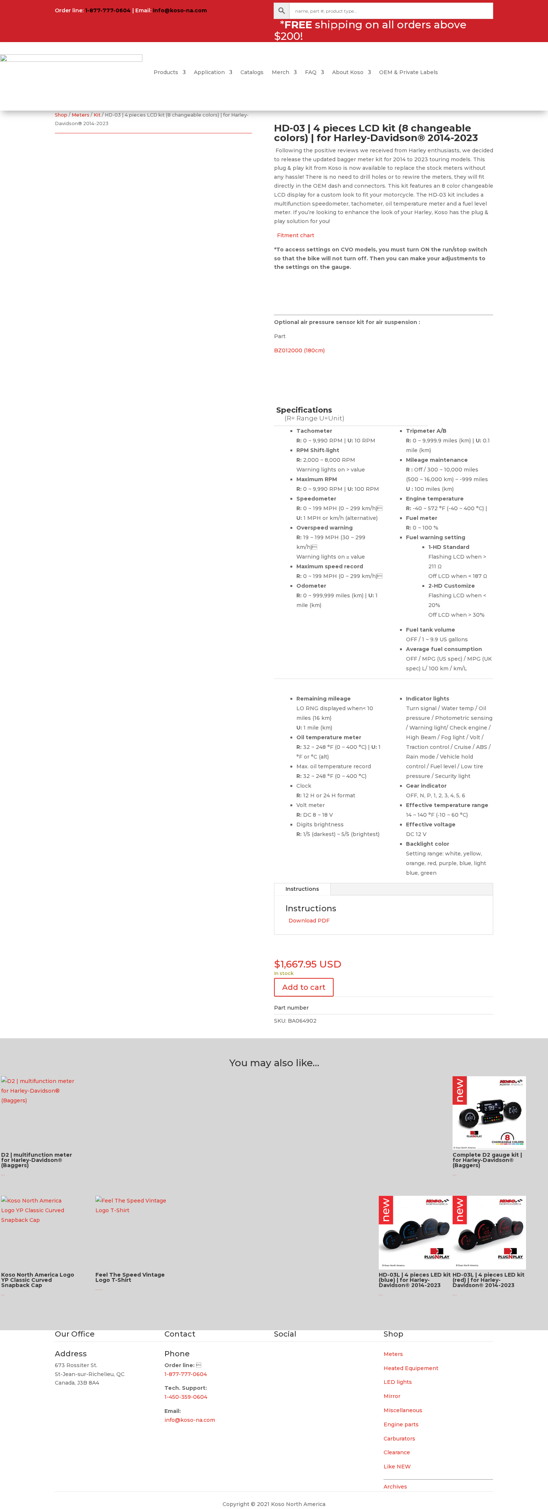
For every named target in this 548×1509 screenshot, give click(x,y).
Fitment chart (294, 235)
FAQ (310, 72)
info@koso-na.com (180, 10)
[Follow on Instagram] (295, 1356)
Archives (395, 1486)
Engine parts (401, 1424)
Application (209, 72)
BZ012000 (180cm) (299, 350)
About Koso (347, 72)
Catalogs (252, 72)
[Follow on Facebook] (280, 1356)
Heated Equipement (411, 1368)
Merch (280, 72)
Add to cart (303, 987)
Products (166, 72)
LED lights (398, 1382)
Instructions (302, 889)
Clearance (397, 1452)
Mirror (392, 1396)
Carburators (399, 1438)
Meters (80, 115)
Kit (97, 115)
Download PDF (308, 920)
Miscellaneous (403, 1410)
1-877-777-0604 (108, 10)
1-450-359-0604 (185, 1397)
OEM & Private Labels (408, 72)
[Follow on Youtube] (310, 1356)
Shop (61, 115)
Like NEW (397, 1466)
